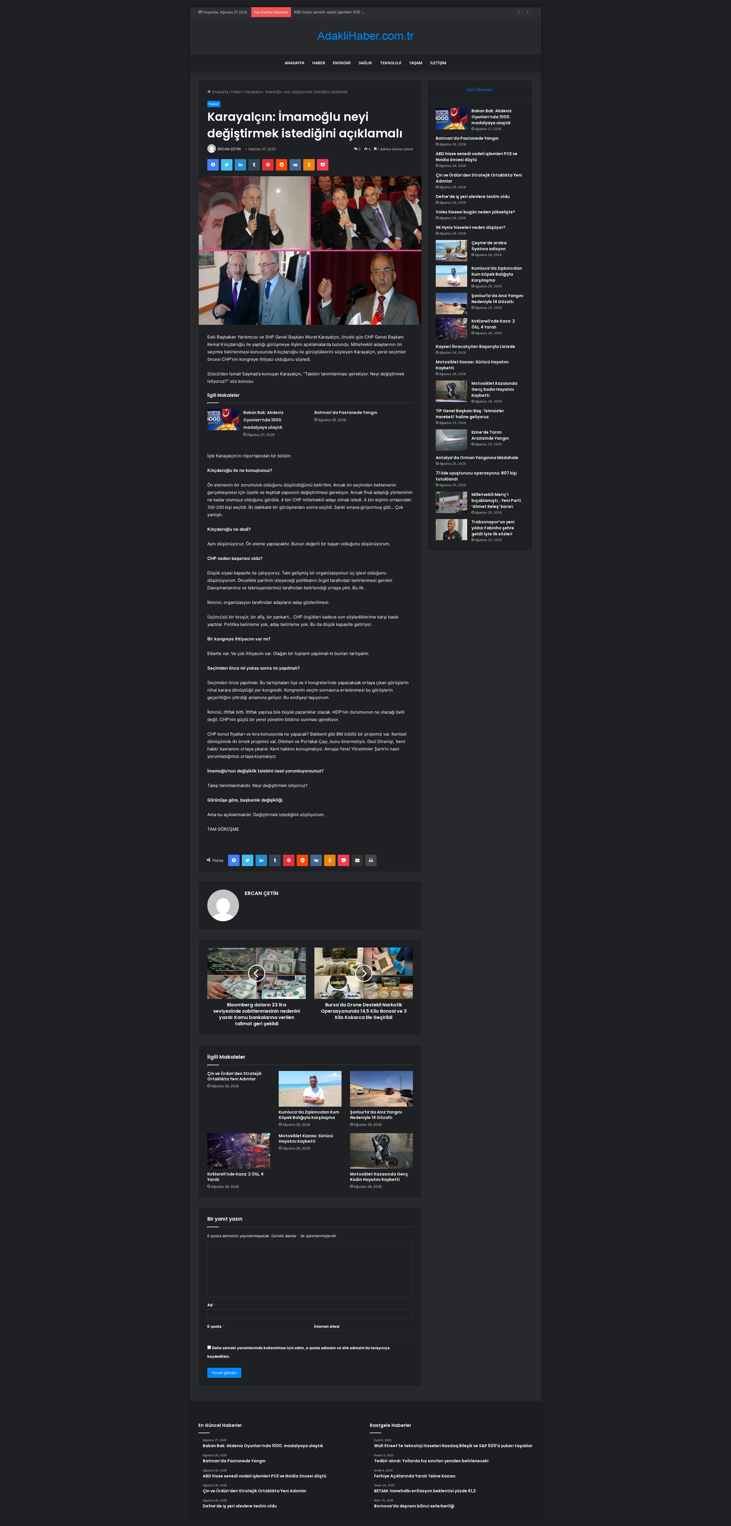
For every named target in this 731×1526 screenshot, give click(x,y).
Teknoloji (390, 63)
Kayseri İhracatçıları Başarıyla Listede (475, 346)
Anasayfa (294, 63)
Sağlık (365, 63)
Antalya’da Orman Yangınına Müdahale (477, 457)
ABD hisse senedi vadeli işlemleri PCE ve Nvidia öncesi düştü (348, 12)
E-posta (215, 1326)
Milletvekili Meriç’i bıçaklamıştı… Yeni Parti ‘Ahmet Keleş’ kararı (496, 500)
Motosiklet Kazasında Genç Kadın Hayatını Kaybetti (379, 1176)
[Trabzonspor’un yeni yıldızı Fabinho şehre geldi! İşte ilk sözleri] (451, 529)
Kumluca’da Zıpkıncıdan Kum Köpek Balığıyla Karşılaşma (309, 1114)
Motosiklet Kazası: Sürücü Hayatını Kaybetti (306, 1138)
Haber (318, 63)
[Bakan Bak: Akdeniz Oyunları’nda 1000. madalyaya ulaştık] (223, 419)
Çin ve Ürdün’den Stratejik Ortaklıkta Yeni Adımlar (234, 1076)
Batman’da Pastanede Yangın (345, 412)
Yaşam (415, 63)
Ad (211, 1305)
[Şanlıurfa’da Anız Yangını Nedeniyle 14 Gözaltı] (381, 1088)
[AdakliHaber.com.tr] (365, 36)
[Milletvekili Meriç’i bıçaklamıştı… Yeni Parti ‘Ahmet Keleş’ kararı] (451, 502)
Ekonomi (342, 63)
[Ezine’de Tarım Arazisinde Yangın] (451, 440)
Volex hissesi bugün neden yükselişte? (475, 212)
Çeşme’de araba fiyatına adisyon (489, 246)
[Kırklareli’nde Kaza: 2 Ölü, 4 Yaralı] (238, 1151)
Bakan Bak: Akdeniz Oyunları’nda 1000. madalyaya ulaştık (263, 420)
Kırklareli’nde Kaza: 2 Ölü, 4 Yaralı (235, 1176)
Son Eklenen (480, 89)
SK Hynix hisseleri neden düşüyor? (470, 227)
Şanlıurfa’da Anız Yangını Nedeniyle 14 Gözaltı (376, 1114)
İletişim (438, 63)
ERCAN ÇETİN (229, 149)
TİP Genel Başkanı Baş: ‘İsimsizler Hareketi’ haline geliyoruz (470, 414)
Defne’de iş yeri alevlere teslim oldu (473, 196)
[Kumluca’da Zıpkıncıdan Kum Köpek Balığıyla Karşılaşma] (310, 1088)
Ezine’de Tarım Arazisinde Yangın (490, 435)
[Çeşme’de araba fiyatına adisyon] (451, 250)
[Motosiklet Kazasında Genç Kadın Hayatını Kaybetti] (381, 1151)
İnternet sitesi (327, 1326)
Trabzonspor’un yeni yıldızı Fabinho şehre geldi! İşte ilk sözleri (493, 528)
